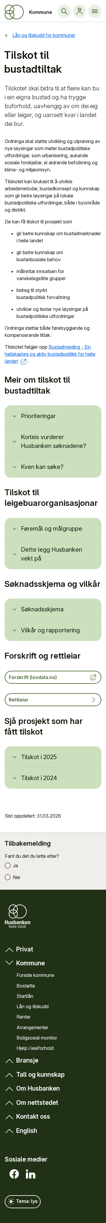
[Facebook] (13, 1174)
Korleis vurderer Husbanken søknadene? (53, 441)
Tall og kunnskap (40, 1074)
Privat (24, 949)
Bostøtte (25, 986)
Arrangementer (32, 1027)
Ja (15, 865)
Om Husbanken (38, 1088)
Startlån (24, 996)
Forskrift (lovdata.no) (33, 677)
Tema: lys (26, 1201)
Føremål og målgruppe (51, 528)
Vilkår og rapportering (50, 630)
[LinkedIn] (29, 1174)
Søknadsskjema (42, 609)
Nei (16, 877)
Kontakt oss (33, 1116)
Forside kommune (35, 975)
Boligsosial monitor (36, 1038)
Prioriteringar (38, 416)
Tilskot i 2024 (39, 778)
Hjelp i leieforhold (35, 1048)
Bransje (27, 1060)
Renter (23, 1017)
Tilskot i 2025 (39, 757)
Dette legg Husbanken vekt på (51, 554)
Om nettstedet (37, 1102)
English (26, 1130)
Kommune (40, 12)
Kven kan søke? (42, 466)
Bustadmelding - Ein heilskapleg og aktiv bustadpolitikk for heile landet (50, 354)
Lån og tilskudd (32, 1006)
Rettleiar (19, 700)
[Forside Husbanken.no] (14, 12)
